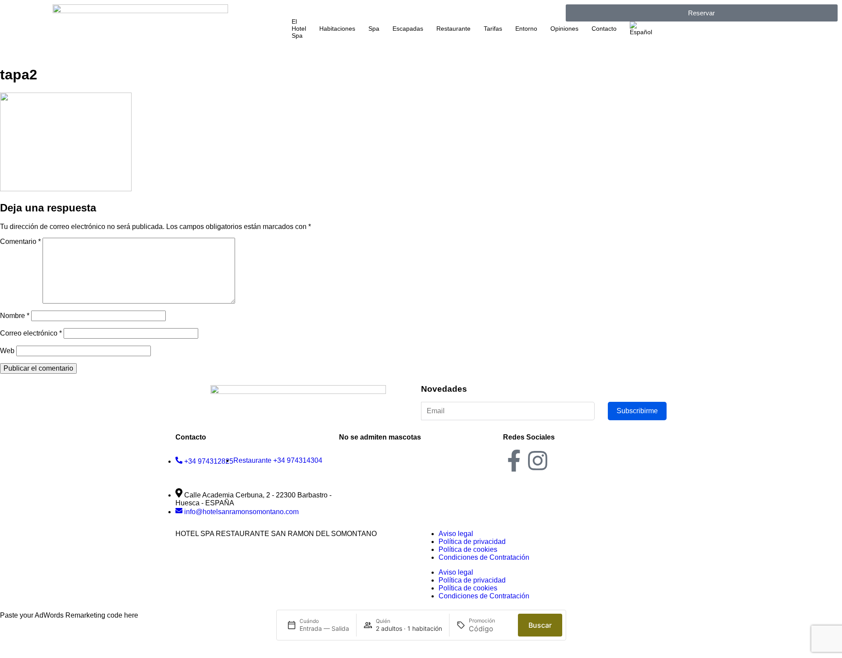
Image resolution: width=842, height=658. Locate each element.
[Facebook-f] (514, 461)
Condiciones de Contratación (484, 557)
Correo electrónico (31, 333)
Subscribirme (637, 411)
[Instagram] (538, 461)
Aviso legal (456, 533)
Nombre (14, 315)
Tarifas (493, 28)
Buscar (540, 625)
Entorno (526, 28)
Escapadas (407, 28)
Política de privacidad (472, 541)
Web (7, 350)
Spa (373, 28)
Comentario (20, 241)
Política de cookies (468, 549)
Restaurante (453, 28)
